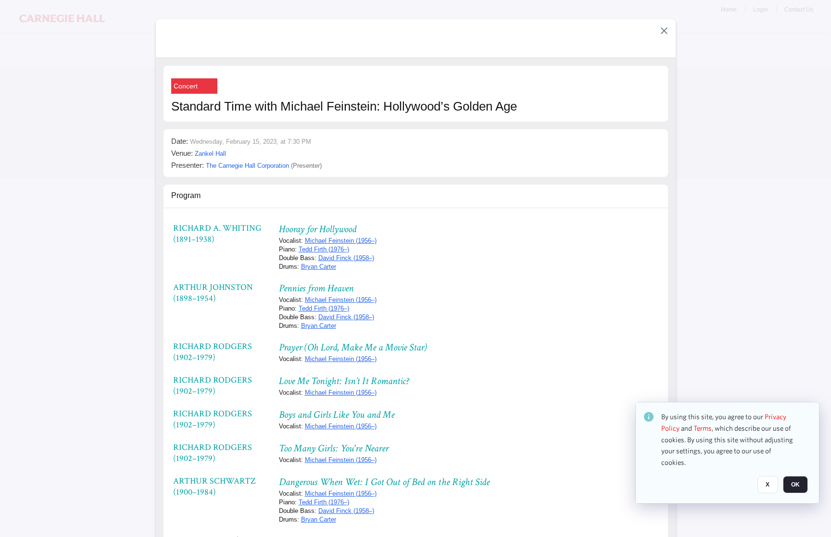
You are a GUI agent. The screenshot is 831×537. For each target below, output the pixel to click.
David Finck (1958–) (346, 258)
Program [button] (186, 195)
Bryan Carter (318, 266)
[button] (664, 31)
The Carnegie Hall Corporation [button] (247, 165)
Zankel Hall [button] (210, 153)
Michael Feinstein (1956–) (341, 240)
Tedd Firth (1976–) (324, 249)
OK (795, 484)
